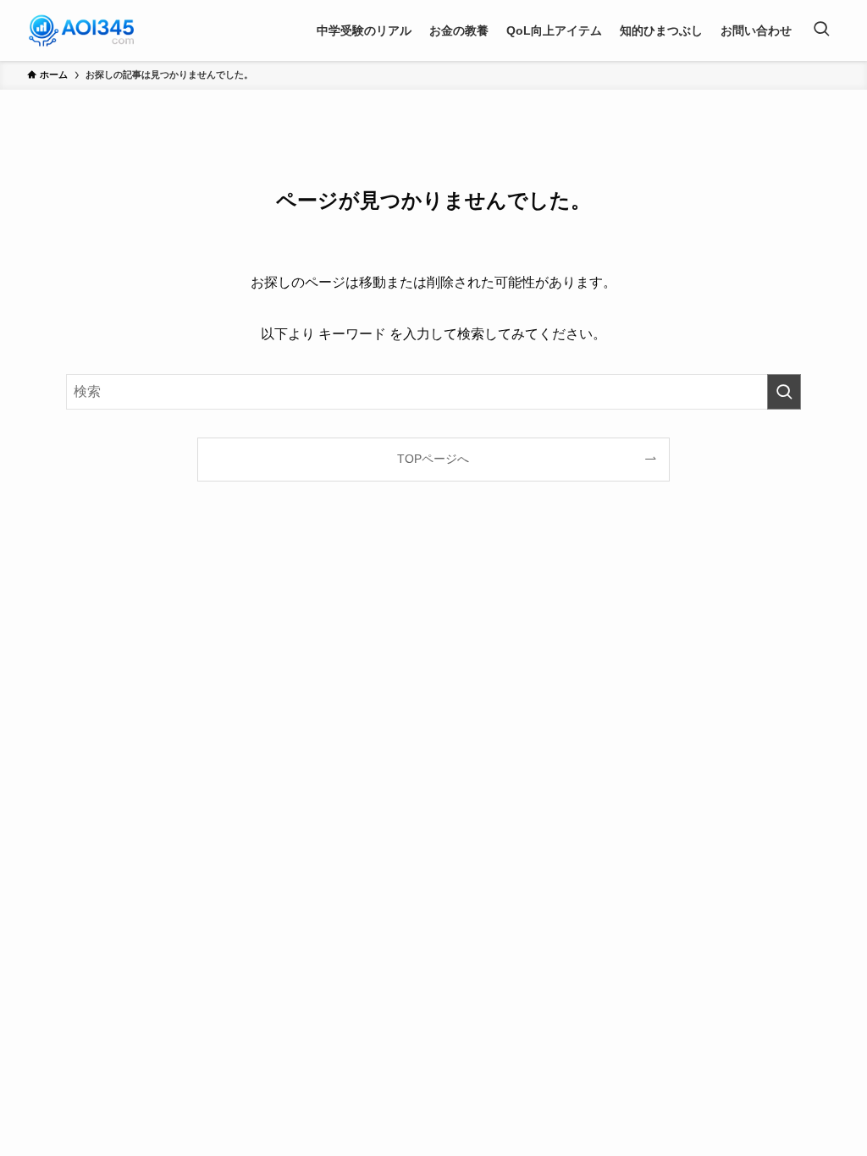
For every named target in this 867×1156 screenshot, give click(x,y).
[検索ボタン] (821, 30)
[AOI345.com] (81, 30)
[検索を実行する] (784, 392)
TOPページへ (433, 458)
